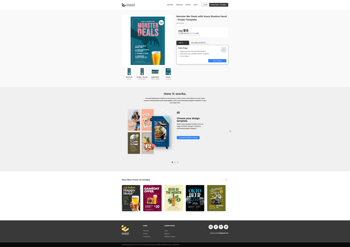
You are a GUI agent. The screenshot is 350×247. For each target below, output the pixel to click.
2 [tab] (175, 162)
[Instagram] (211, 227)
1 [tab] (172, 162)
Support (167, 234)
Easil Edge (192, 33)
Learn (195, 4)
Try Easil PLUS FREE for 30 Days (188, 137)
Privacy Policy (145, 244)
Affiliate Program (169, 236)
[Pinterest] (221, 227)
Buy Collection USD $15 (198, 43)
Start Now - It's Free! (218, 4)
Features (146, 231)
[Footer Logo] (125, 230)
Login (205, 4)
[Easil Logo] (129, 5)
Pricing (188, 4)
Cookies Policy (175, 244)
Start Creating (217, 60)
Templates (146, 236)
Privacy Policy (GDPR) (155, 244)
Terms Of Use (138, 244)
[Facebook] (216, 227)
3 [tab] (178, 162)
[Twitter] (226, 227)
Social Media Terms (166, 244)
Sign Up (181, 43)
